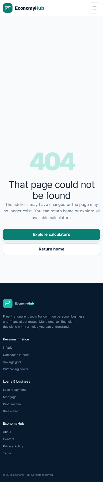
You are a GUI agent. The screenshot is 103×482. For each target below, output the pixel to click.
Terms (7, 453)
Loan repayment (14, 390)
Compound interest (16, 355)
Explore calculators (51, 234)
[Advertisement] (51, 70)
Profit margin (12, 404)
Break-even (11, 411)
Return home (51, 248)
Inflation (8, 347)
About (7, 432)
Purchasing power (15, 369)
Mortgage (9, 397)
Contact (8, 439)
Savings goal (12, 362)
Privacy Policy (13, 446)
